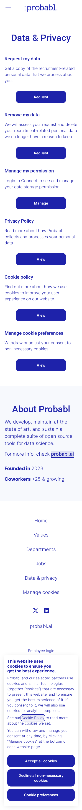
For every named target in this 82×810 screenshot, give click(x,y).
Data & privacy (41, 578)
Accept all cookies (41, 761)
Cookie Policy (32, 718)
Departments (41, 549)
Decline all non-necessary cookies (41, 778)
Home (41, 520)
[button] (41, 365)
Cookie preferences (41, 795)
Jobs (41, 563)
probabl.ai (62, 454)
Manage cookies (41, 592)
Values (41, 535)
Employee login (41, 650)
